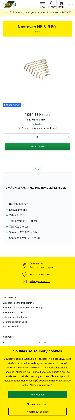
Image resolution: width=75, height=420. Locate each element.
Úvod (5, 12)
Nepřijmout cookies (38, 411)
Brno (5, 342)
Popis (37, 169)
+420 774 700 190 (40, 274)
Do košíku (37, 146)
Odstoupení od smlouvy (15, 317)
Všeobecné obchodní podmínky (18, 303)
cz (69, 4)
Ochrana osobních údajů (15, 321)
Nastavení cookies (12, 326)
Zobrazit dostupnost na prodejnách (39, 128)
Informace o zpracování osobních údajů (23, 307)
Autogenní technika (35, 12)
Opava (42, 342)
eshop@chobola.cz (40, 281)
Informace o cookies (13, 312)
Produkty (17, 12)
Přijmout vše (37, 394)
